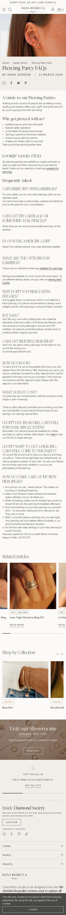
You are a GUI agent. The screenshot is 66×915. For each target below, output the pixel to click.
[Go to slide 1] (6, 633)
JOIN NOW (11, 822)
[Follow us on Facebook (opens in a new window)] (11, 834)
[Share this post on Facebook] (11, 83)
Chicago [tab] (25, 734)
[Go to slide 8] (60, 633)
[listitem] (33, 778)
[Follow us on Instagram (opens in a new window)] (4, 834)
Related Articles (15, 556)
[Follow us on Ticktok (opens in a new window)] (26, 834)
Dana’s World (20, 63)
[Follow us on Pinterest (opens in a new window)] (19, 834)
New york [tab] (40, 734)
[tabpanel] (33, 746)
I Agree (33, 909)
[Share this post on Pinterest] (25, 83)
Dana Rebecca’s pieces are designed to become (32, 890)
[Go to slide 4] (29, 633)
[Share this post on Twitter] (18, 83)
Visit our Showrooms (32, 728)
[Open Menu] (4, 9)
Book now (33, 751)
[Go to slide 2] (14, 633)
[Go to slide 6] (44, 633)
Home (5, 63)
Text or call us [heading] (33, 774)
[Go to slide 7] (52, 633)
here (38, 144)
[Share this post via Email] (4, 83)
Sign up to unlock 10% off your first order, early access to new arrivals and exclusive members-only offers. (32, 814)
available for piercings (51, 268)
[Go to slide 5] (37, 633)
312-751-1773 (33, 785)
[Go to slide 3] (21, 633)
